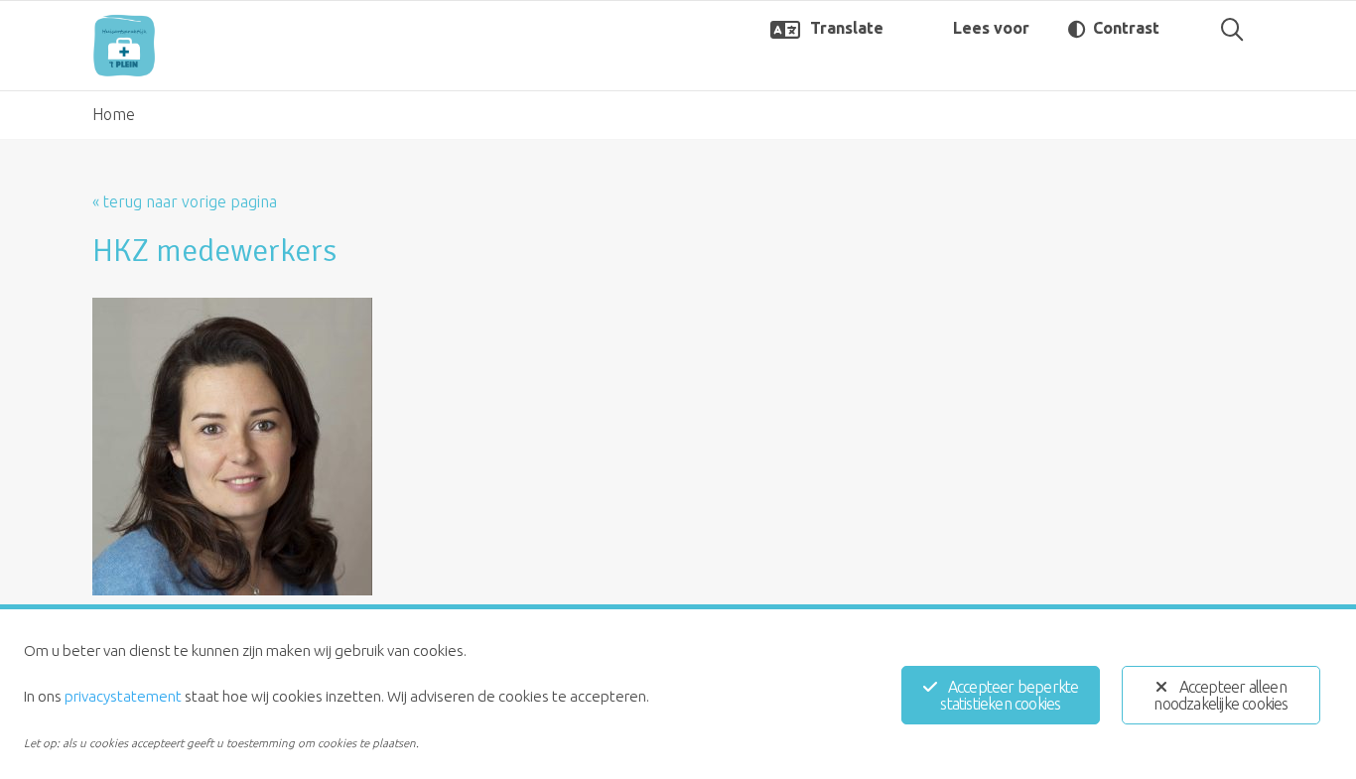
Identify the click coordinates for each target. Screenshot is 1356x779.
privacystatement (123, 696)
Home (113, 114)
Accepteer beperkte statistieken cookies (1009, 695)
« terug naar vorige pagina (184, 201)
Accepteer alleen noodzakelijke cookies (1220, 695)
